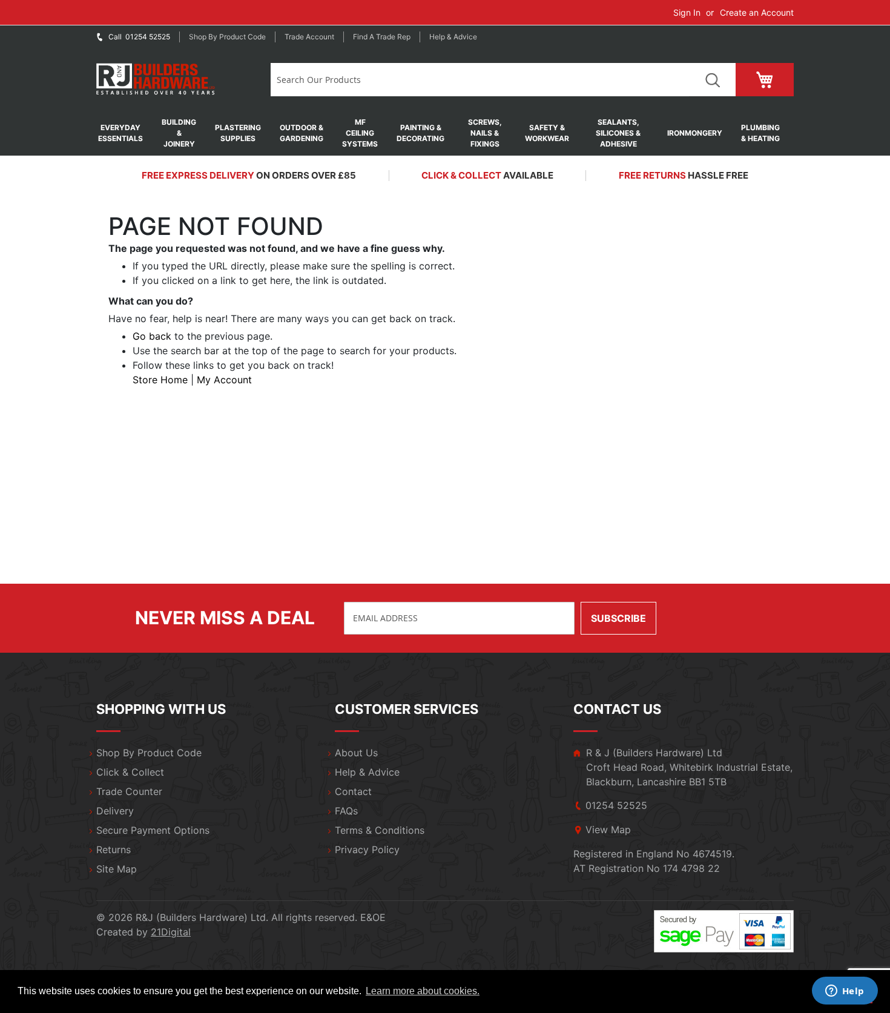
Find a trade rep (381, 36)
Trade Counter (129, 791)
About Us (356, 753)
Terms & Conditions (379, 830)
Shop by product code (227, 36)
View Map (608, 829)
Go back (152, 336)
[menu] (445, 133)
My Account (224, 380)
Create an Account (757, 12)
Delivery (115, 811)
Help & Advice (453, 36)
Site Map (116, 869)
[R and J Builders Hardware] (156, 79)
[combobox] (480, 79)
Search (712, 79)
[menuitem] (126, 133)
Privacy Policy (367, 849)
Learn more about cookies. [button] (423, 991)
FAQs (346, 811)
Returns (113, 849)
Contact (353, 791)
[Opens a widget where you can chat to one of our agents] (844, 992)
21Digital (171, 932)
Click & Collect (130, 772)
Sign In (686, 12)
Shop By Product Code (149, 753)
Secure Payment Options (152, 830)
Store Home (160, 380)
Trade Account (309, 36)
